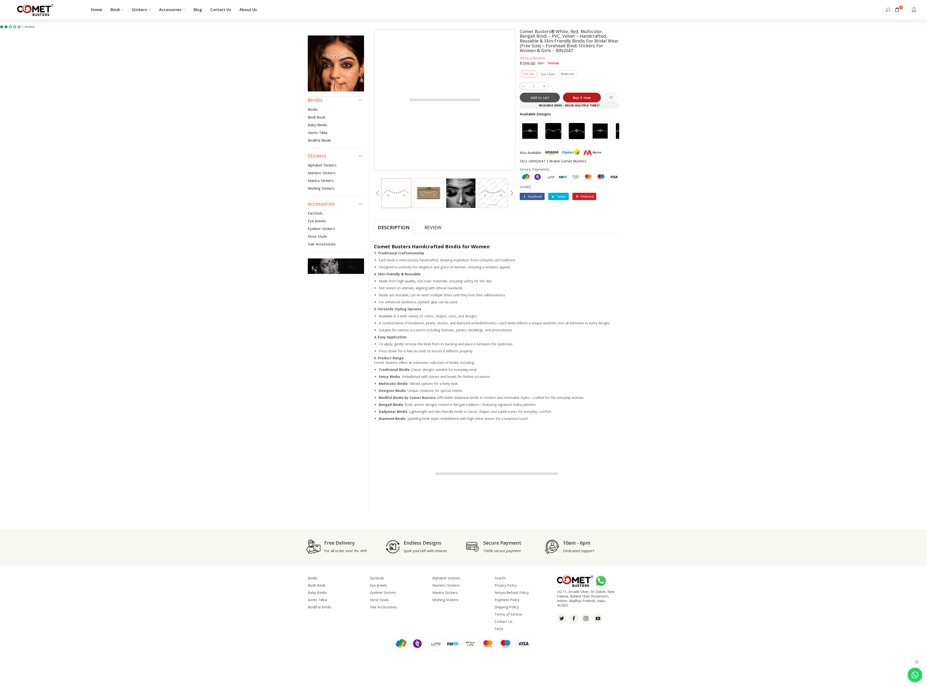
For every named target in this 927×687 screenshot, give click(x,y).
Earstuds (315, 213)
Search (500, 578)
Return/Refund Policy (512, 592)
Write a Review (532, 58)
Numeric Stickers (322, 172)
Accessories (170, 9)
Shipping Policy (507, 607)
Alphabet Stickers (322, 165)
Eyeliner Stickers (321, 228)
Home (96, 9)
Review (432, 227)
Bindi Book (316, 117)
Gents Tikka (317, 132)
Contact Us (220, 9)
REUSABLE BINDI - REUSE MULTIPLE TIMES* (569, 105)
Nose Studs (317, 236)
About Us (248, 9)
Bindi (115, 9)
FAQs (499, 628)
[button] (888, 9)
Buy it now (582, 97)
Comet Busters (573, 161)
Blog (198, 9)
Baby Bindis (317, 124)
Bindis (313, 109)
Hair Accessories (322, 244)
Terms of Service (508, 614)
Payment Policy (507, 599)
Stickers (139, 9)
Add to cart (540, 97)
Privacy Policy (506, 585)
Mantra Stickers (321, 180)
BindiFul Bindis (319, 140)
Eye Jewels (317, 220)
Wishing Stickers (321, 188)
